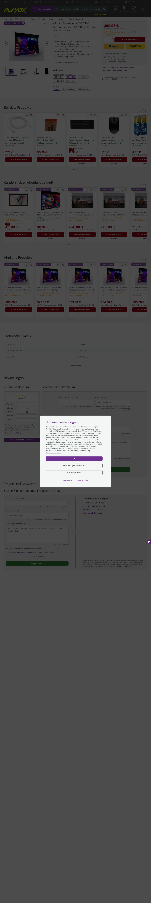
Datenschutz (82, 480)
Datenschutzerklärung (54, 453)
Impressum (68, 480)
